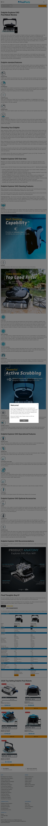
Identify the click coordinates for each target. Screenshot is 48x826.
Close (24, 420)
